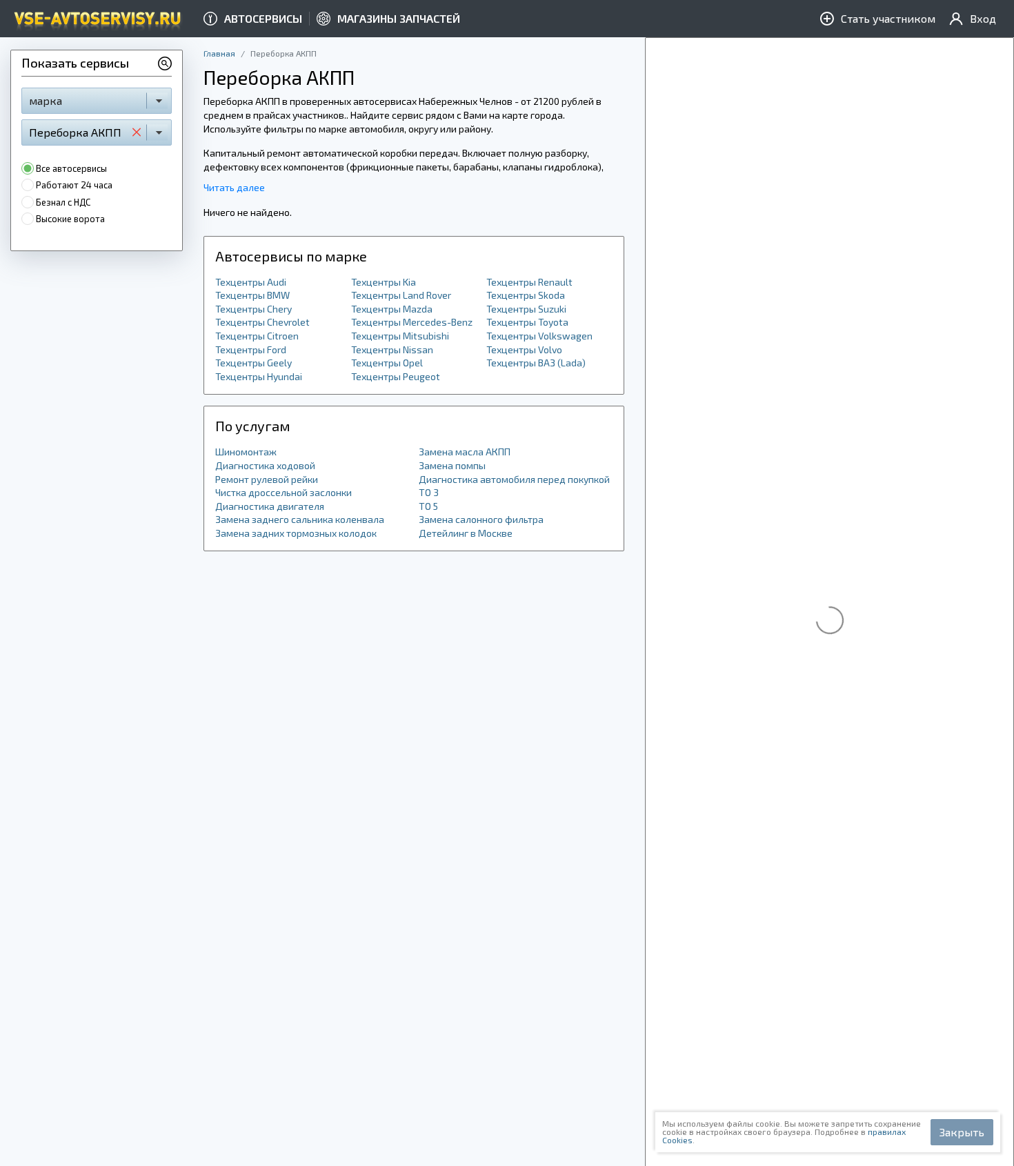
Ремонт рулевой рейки (266, 479)
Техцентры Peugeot (395, 376)
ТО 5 (428, 506)
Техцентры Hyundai (258, 376)
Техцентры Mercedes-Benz (412, 322)
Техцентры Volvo (524, 349)
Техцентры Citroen (257, 336)
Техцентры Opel (387, 362)
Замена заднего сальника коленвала (299, 519)
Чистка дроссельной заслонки (283, 492)
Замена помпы (452, 465)
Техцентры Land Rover (401, 295)
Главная (219, 53)
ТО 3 (429, 492)
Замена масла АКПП (464, 451)
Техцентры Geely (253, 362)
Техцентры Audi (250, 282)
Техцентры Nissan (392, 349)
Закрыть (962, 1131)
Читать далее (234, 187)
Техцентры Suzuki (526, 309)
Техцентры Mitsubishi (400, 336)
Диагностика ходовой (265, 465)
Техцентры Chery (253, 309)
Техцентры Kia (383, 282)
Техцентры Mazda (392, 309)
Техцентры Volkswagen (539, 336)
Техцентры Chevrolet (262, 322)
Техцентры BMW (252, 295)
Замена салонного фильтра (481, 519)
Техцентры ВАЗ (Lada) (536, 362)
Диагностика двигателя (269, 506)
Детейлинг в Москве (466, 533)
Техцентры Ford (250, 349)
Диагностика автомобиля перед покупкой (514, 479)
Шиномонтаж (246, 451)
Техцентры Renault (529, 282)
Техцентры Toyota (527, 322)
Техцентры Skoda (525, 295)
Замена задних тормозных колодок (296, 533)
